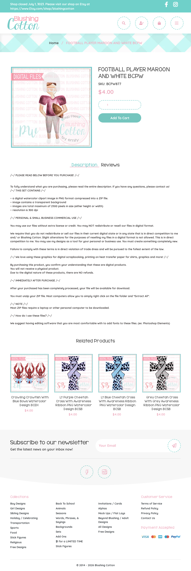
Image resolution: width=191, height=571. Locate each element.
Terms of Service (151, 503)
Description (84, 165)
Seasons (61, 513)
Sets (58, 531)
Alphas (102, 508)
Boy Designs (18, 503)
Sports (14, 527)
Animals (61, 508)
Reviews (110, 165)
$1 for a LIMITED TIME (69, 541)
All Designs (105, 527)
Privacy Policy (149, 513)
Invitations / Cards (110, 503)
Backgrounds (64, 527)
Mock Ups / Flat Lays (111, 513)
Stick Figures (18, 537)
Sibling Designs (19, 513)
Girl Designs (17, 508)
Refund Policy (149, 508)
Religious (16, 542)
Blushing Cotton (105, 565)
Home (54, 43)
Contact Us (148, 518)
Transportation (19, 523)
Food (13, 532)
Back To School (65, 503)
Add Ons (61, 536)
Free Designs (18, 547)
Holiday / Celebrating (24, 518)
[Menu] (177, 23)
